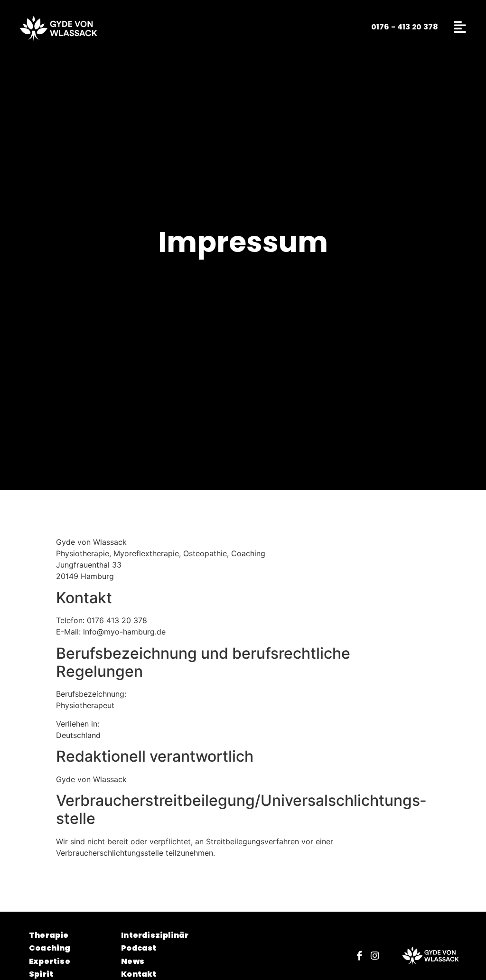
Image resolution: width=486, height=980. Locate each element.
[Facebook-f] (359, 956)
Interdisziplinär (154, 936)
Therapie (49, 936)
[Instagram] (375, 956)
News (132, 962)
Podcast (138, 949)
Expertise (49, 962)
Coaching (50, 949)
